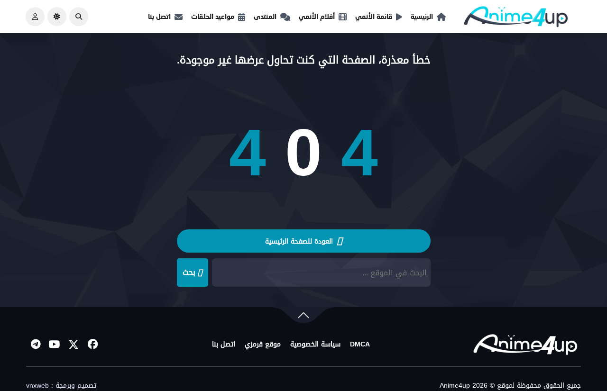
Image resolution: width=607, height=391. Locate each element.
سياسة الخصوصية (315, 344)
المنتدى (265, 16)
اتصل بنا (159, 16)
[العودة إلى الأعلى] (303, 316)
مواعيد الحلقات (212, 16)
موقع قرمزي (263, 344)
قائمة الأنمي (373, 16)
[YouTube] (54, 344)
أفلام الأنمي (317, 16)
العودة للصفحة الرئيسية (300, 241)
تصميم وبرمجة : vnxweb (61, 386)
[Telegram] (35, 344)
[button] (78, 16)
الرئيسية (422, 16)
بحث (189, 272)
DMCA (360, 344)
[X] (73, 344)
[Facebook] (92, 344)
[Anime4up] (515, 18)
